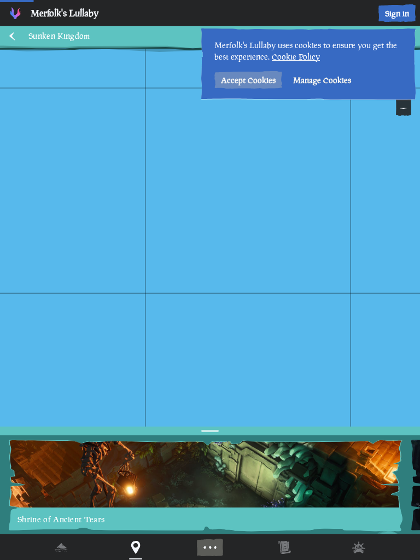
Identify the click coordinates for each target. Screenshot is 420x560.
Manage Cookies (322, 80)
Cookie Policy (296, 56)
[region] (210, 280)
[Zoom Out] (403, 108)
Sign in (397, 13)
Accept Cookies (248, 80)
